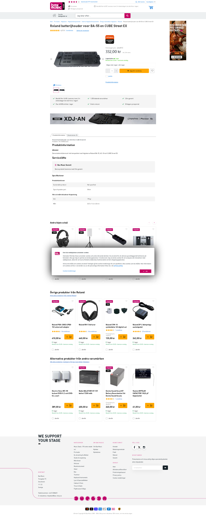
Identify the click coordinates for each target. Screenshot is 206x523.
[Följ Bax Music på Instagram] (144, 447)
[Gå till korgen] (150, 7)
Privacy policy (117, 475)
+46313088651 (53, 493)
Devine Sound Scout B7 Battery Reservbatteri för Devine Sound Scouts (115, 393)
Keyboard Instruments (80, 477)
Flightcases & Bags (80, 489)
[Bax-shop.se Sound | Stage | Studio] (57, 6)
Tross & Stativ (78, 486)
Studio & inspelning (80, 458)
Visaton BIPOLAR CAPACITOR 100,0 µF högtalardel (140, 393)
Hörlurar (76, 463)
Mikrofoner (77, 460)
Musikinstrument (79, 466)
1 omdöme (118, 330)
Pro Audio (77, 452)
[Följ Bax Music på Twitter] (139, 447)
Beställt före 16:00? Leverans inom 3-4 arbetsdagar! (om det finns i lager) (117, 6)
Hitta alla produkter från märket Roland (63, 295)
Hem (114, 467)
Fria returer (74, 6)
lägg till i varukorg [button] (135, 71)
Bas (75, 472)
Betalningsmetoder (119, 449)
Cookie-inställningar (119, 478)
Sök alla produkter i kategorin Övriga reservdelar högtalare (69, 362)
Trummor (76, 475)
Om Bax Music (97, 446)
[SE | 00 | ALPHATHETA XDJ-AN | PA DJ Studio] (103, 118)
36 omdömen (65, 331)
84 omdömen (92, 331)
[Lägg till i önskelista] (152, 70)
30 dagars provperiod (77, 9)
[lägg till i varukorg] (68, 336)
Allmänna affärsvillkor (120, 469)
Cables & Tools (78, 483)
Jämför (57, 279)
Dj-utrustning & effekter (81, 455)
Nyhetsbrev (96, 452)
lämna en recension (83, 30)
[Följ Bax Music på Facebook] (134, 447)
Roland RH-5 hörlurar (87, 325)
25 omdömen (146, 331)
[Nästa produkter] (154, 222)
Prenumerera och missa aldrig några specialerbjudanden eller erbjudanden (150, 460)
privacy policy (118, 265)
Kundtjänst (118, 442)
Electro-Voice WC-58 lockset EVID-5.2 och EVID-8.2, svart (62, 393)
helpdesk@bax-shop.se (54, 496)
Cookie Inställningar (69, 271)
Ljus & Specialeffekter (81, 480)
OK (147, 271)
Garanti (115, 458)
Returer (115, 455)
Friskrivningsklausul (119, 472)
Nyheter (95, 449)
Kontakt (115, 446)
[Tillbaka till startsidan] (54, 15)
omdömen (69, 30)
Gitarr (75, 469)
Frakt (114, 452)
